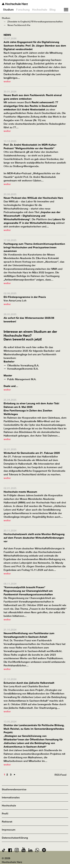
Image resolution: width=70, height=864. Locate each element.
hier (34, 347)
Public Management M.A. (21, 379)
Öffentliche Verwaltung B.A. (23, 365)
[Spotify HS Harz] (44, 851)
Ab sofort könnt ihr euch (18, 347)
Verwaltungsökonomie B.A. (22, 368)
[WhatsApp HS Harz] (37, 851)
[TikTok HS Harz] (3, 851)
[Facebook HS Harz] (10, 851)
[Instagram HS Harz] (17, 851)
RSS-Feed (60, 774)
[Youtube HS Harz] (23, 851)
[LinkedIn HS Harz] (30, 851)
